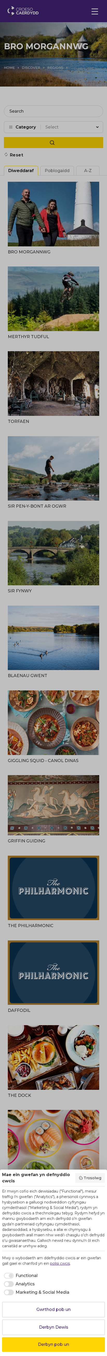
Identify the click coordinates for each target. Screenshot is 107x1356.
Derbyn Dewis (53, 1327)
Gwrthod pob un (53, 1309)
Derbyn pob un (53, 1344)
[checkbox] (20, 1276)
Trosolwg (92, 1178)
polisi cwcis (60, 1263)
